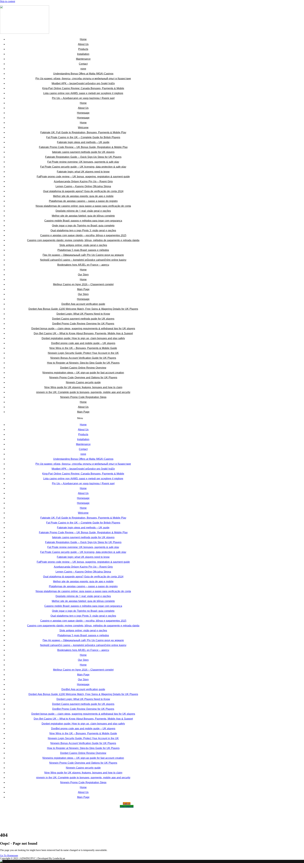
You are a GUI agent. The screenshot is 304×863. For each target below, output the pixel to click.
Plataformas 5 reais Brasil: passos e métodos (83, 250)
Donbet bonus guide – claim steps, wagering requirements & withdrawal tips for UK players (83, 328)
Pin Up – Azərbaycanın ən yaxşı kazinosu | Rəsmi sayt (83, 98)
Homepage (83, 112)
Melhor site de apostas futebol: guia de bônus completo (83, 215)
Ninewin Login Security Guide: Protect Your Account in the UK (83, 353)
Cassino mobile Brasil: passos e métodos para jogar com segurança (83, 220)
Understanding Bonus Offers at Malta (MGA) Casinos (83, 73)
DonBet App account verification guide (83, 304)
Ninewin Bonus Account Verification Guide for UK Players (83, 357)
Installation (83, 54)
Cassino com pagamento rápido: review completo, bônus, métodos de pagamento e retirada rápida (83, 240)
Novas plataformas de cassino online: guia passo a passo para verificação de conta (83, 205)
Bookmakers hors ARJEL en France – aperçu (83, 264)
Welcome (83, 127)
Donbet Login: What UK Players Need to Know (83, 313)
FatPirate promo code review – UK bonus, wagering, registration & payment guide (83, 176)
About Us (83, 44)
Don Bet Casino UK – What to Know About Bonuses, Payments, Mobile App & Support (83, 333)
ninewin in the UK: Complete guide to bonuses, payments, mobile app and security (83, 392)
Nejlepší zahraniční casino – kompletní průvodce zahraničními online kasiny (83, 259)
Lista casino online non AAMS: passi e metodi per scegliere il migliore (83, 93)
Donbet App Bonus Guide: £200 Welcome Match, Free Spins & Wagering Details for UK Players (83, 308)
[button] (80, 418)
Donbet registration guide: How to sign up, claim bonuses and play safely (83, 338)
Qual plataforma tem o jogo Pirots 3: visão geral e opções (83, 230)
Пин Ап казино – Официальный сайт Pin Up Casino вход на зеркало (83, 255)
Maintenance (83, 58)
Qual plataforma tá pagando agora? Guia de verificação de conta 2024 (83, 191)
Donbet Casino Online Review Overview (83, 367)
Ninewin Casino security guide (83, 382)
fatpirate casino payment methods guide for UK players (83, 152)
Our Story (83, 274)
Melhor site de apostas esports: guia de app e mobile (83, 196)
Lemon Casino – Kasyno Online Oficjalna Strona (83, 186)
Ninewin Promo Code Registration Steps (83, 397)
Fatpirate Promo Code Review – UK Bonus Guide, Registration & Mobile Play (83, 147)
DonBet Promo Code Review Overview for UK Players (83, 323)
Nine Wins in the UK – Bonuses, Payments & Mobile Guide (83, 348)
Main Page (83, 289)
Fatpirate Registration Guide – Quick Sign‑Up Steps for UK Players (83, 156)
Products (83, 49)
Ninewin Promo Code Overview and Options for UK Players (83, 377)
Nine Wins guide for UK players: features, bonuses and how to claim (83, 387)
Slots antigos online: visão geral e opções (83, 245)
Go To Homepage (9, 855)
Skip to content (7, 1)
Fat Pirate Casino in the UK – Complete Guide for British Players (83, 137)
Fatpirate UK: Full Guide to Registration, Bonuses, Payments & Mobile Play (83, 132)
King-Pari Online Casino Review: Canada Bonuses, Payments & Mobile (83, 88)
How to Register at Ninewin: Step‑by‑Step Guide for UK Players (83, 362)
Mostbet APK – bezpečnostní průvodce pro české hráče (83, 83)
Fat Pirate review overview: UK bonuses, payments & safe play (83, 161)
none (83, 68)
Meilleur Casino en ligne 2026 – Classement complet (83, 284)
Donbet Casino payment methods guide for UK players (83, 318)
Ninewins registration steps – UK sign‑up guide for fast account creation (83, 372)
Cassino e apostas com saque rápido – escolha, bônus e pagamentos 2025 (83, 235)
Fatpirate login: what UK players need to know (83, 171)
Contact (83, 63)
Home (83, 39)
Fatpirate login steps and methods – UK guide (83, 142)
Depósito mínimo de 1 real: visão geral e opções (83, 210)
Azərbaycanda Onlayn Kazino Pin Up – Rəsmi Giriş (83, 181)
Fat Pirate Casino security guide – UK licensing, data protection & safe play (83, 166)
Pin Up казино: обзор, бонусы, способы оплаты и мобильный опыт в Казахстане (83, 78)
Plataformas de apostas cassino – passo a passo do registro (83, 201)
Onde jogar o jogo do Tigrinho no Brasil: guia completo (83, 225)
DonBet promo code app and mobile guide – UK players (83, 343)
